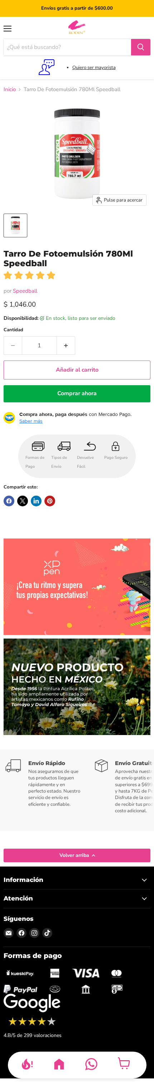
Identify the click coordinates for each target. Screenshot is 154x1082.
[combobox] (67, 47)
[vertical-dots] (32, 1024)
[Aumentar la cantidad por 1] (66, 345)
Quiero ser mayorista (94, 67)
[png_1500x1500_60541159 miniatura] (15, 225)
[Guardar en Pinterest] (49, 501)
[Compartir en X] (22, 501)
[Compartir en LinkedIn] (36, 501)
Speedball (25, 290)
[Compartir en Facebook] (9, 501)
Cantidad (13, 330)
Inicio (10, 89)
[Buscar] (140, 47)
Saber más (31, 421)
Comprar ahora (77, 393)
